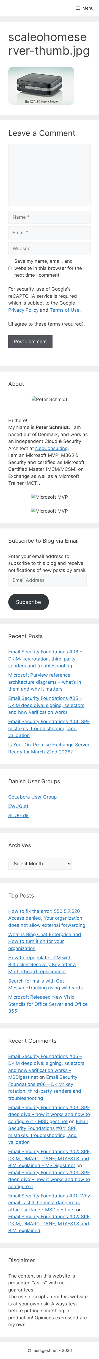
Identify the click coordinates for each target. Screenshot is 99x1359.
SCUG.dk (18, 815)
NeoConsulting (51, 448)
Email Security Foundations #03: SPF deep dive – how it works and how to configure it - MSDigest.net (49, 1114)
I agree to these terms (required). (48, 324)
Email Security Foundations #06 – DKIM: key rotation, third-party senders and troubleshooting (45, 658)
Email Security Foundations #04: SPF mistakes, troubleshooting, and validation (49, 728)
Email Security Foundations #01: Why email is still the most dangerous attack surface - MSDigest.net (49, 1202)
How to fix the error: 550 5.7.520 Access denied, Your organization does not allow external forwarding (46, 918)
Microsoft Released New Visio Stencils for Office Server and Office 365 (48, 1004)
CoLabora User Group (32, 797)
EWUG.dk (18, 806)
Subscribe (28, 602)
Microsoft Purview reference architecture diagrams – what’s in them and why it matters (44, 682)
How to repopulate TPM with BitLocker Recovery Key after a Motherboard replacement (42, 964)
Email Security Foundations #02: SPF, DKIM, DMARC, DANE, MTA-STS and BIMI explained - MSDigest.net (49, 1158)
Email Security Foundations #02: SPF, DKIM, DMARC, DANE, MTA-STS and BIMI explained (49, 1223)
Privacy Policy (23, 310)
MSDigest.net (28, 8)
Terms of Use (64, 310)
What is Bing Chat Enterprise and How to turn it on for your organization (44, 941)
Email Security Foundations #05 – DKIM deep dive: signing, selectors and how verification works (46, 705)
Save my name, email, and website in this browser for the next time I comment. (48, 268)
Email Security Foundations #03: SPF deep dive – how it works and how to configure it (49, 1179)
